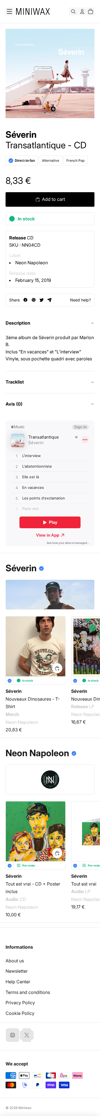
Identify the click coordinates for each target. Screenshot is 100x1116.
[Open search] (73, 11)
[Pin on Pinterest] (33, 300)
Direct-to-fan (25, 161)
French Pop (75, 160)
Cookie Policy (20, 1013)
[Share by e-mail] (49, 300)
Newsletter (17, 971)
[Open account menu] (82, 11)
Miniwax (25, 1108)
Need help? (80, 300)
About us (15, 960)
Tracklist (15, 382)
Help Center (18, 981)
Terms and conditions (28, 992)
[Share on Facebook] (25, 300)
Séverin (21, 134)
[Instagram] (12, 1035)
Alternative (50, 160)
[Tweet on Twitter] (41, 300)
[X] (27, 1035)
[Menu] (9, 11)
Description (18, 323)
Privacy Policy (20, 1002)
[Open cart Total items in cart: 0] (90, 11)
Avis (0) (14, 404)
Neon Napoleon (31, 262)
